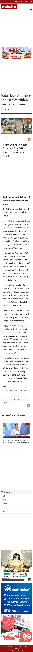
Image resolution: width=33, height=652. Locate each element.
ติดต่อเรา (22, 650)
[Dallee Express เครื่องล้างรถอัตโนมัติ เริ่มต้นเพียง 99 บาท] (16, 628)
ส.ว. (27, 400)
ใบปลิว (6, 400)
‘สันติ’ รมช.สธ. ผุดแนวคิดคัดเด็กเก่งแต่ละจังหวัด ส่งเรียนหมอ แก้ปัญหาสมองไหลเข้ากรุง (16, 442)
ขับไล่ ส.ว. (7, 402)
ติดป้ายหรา (20, 400)
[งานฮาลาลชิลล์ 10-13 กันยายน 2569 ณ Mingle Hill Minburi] (16, 53)
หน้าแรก (10, 650)
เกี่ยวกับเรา (16, 650)
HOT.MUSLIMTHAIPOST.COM (22, 1)
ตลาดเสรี (13, 400)
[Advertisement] (16, 28)
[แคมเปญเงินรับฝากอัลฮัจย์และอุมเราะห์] (16, 566)
